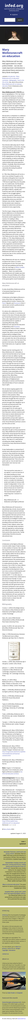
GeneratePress (22, 1018)
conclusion (5, 80)
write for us (11, 948)
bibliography (13, 80)
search (20, 20)
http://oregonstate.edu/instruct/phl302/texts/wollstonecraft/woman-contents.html (13, 753)
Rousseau (17, 326)
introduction (11, 76)
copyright (5, 950)
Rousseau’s (17, 303)
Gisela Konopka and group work (11, 1002)
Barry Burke (7, 829)
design (18, 948)
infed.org (14, 5)
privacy (4, 948)
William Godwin (19, 267)
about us (17, 946)
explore (15, 15)
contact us (5, 954)
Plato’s (4, 303)
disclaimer (12, 950)
